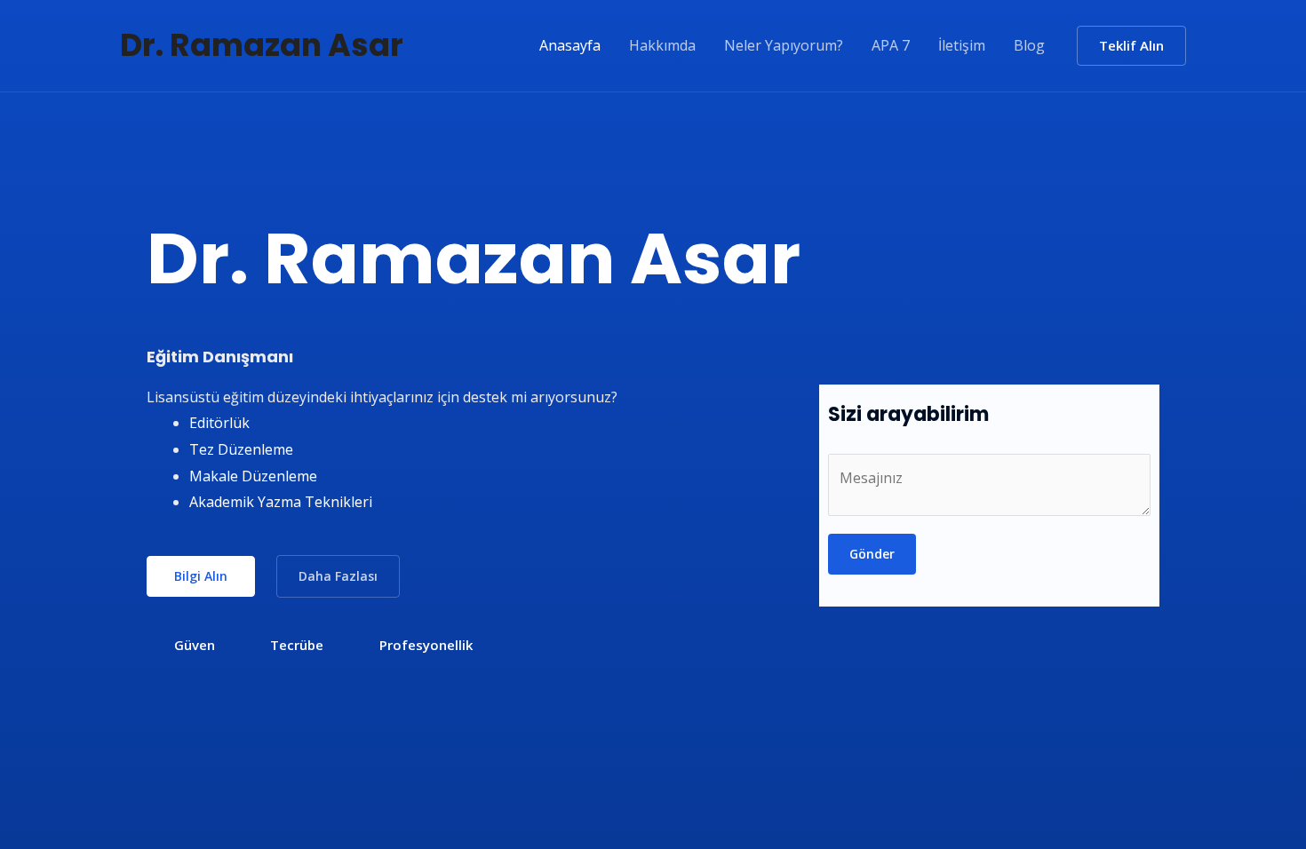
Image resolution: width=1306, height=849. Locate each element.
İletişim (961, 45)
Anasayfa (570, 45)
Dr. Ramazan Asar (261, 45)
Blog (1029, 45)
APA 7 (891, 45)
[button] (1131, 46)
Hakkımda (662, 45)
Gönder (872, 553)
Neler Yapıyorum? (783, 45)
